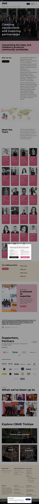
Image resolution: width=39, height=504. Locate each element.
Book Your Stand (14, 257)
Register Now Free (25, 257)
